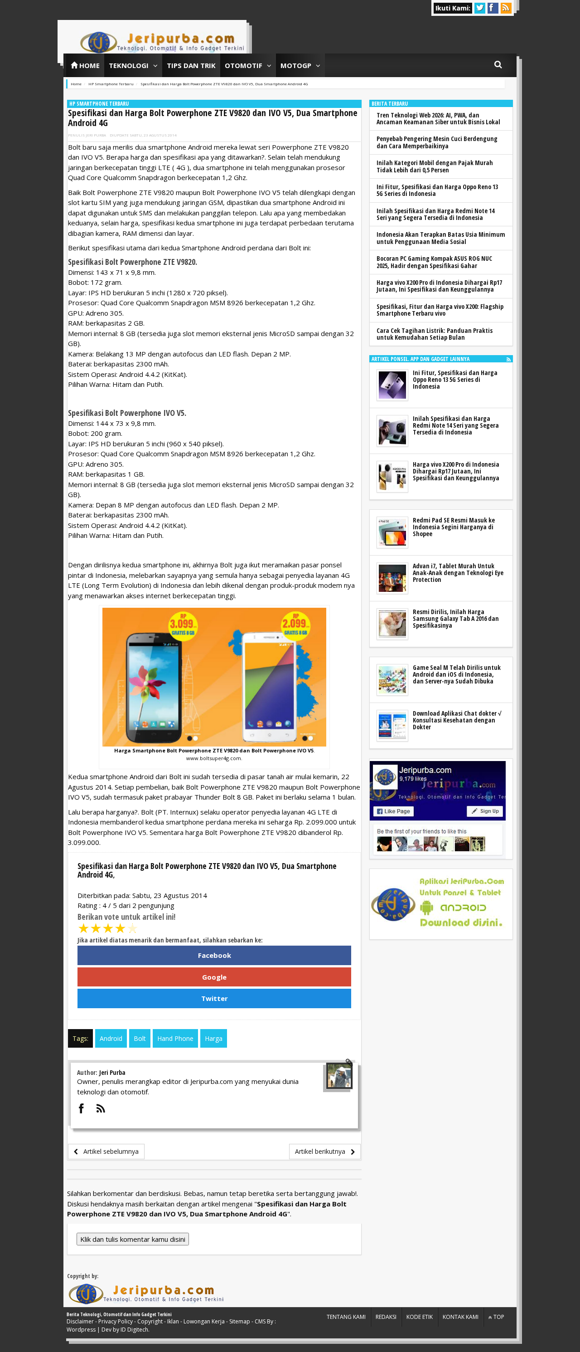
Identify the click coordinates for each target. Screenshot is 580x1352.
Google (214, 976)
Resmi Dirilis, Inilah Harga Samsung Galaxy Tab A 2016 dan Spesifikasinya (456, 618)
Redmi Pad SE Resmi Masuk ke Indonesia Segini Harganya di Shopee (454, 527)
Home (88, 65)
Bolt (140, 1038)
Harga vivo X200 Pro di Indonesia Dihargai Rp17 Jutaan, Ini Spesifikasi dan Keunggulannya (439, 285)
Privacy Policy (115, 1321)
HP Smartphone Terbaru (99, 103)
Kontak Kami (460, 1317)
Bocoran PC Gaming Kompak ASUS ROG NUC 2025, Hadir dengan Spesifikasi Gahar (434, 261)
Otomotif (243, 65)
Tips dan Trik (191, 65)
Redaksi (386, 1317)
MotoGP (295, 65)
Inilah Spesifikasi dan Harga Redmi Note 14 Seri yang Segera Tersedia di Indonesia (435, 214)
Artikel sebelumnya (108, 1151)
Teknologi (129, 65)
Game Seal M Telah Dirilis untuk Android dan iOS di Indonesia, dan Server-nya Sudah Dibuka (457, 674)
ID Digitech (134, 1329)
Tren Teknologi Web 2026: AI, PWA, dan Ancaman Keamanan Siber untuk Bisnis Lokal (438, 118)
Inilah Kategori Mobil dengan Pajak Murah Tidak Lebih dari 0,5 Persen (435, 166)
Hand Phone (175, 1038)
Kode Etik (419, 1317)
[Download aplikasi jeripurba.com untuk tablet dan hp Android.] (438, 904)
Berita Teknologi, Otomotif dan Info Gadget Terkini (119, 1314)
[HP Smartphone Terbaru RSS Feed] (509, 359)
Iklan (173, 1321)
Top (498, 1317)
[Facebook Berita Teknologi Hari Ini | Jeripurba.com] (438, 809)
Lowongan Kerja (204, 1321)
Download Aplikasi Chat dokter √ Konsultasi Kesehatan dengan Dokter (457, 720)
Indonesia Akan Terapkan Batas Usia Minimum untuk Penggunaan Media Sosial (441, 237)
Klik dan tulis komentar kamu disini (132, 1239)
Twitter (214, 998)
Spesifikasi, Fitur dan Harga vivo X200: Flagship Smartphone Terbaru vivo (440, 309)
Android (111, 1038)
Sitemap (239, 1321)
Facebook (214, 955)
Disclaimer (80, 1321)
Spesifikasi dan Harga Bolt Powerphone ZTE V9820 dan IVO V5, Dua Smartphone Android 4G (213, 118)
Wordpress (81, 1329)
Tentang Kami (346, 1317)
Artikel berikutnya (323, 1151)
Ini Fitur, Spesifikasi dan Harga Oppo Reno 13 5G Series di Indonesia (437, 190)
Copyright (150, 1321)
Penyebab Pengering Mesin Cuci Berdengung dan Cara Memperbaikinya (437, 142)
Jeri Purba (96, 134)
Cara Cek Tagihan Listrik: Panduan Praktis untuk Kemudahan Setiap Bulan (435, 334)
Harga (213, 1038)
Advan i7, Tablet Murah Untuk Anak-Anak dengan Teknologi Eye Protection (458, 572)
